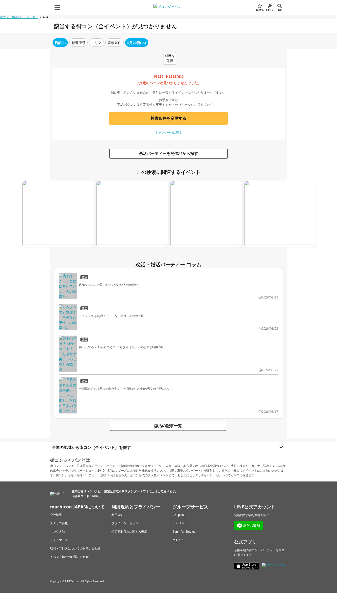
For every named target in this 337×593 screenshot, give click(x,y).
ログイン (270, 9)
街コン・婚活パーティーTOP (19, 17)
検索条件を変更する (168, 118)
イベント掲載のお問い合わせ (69, 557)
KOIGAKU (179, 523)
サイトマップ (59, 540)
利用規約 (117, 515)
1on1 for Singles (184, 531)
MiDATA (178, 540)
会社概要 (56, 515)
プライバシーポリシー (126, 523)
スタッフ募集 (59, 523)
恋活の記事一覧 (168, 425)
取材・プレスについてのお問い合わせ (75, 548)
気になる (260, 9)
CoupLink (179, 515)
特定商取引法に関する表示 (129, 531)
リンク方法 (57, 531)
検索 (279, 9)
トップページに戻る (168, 132)
